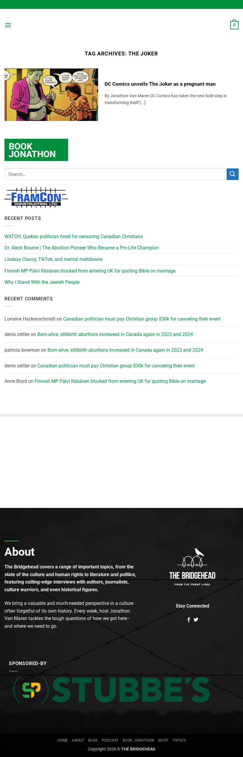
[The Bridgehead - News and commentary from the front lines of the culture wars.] (121, 25)
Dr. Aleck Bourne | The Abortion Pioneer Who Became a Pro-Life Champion (81, 248)
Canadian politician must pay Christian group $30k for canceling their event (141, 319)
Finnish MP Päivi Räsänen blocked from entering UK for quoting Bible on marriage (89, 271)
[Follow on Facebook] (188, 620)
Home (62, 740)
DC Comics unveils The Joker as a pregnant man (160, 84)
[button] (8, 25)
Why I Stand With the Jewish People (41, 282)
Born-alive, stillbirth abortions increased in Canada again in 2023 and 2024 (115, 334)
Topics (179, 740)
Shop (163, 740)
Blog (92, 740)
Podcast (110, 740)
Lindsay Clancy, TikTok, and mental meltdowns (53, 259)
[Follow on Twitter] (196, 620)
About (78, 740)
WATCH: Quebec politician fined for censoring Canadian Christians (73, 236)
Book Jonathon (138, 740)
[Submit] (233, 174)
